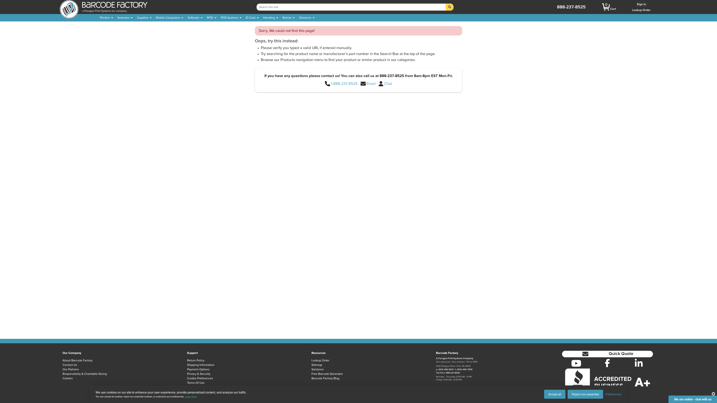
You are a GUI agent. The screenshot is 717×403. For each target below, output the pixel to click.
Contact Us (70, 364)
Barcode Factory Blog (325, 378)
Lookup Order (641, 10)
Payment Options (198, 369)
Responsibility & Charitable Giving (85, 373)
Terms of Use (195, 382)
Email (371, 84)
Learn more (191, 396)
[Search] (450, 7)
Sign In (641, 4)
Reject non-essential (585, 394)
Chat (388, 84)
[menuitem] (106, 17)
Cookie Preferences (200, 378)
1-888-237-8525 (344, 84)
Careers (68, 378)
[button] (607, 354)
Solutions (317, 369)
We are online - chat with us (692, 399)
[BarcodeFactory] (69, 7)
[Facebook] (607, 363)
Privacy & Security (198, 373)
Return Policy (195, 360)
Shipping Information (200, 364)
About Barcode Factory (78, 360)
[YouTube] (576, 363)
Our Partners (71, 369)
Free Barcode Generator (327, 373)
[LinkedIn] (638, 363)
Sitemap (316, 364)
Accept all (554, 394)
